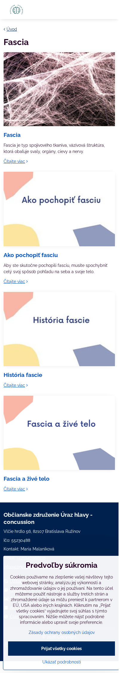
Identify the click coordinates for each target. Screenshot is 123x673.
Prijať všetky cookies (61, 648)
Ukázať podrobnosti (61, 662)
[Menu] (111, 10)
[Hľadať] (97, 10)
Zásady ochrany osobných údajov (62, 632)
